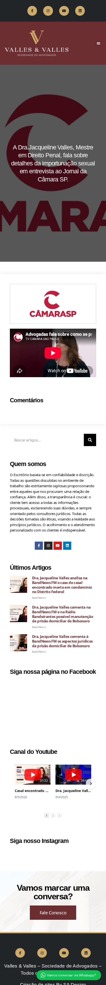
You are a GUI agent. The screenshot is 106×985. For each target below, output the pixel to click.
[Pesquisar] (90, 440)
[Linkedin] (80, 11)
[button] (98, 43)
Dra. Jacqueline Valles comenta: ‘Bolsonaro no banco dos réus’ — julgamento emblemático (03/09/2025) (73, 791)
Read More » (39, 597)
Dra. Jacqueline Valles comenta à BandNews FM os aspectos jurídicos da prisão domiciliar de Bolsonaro (62, 641)
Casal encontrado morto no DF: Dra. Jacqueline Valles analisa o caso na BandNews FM (33, 791)
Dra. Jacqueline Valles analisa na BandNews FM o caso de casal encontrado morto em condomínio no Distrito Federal (62, 584)
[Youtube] (64, 11)
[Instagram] (48, 11)
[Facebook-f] (32, 11)
